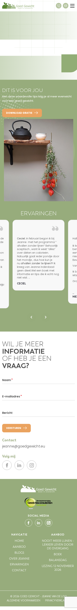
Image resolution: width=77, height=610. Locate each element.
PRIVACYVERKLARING (57, 600)
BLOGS (19, 552)
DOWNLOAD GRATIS (19, 113)
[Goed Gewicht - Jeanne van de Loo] (38, 488)
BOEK (58, 554)
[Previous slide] (31, 317)
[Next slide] (45, 317)
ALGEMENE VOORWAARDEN (23, 600)
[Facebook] (7, 465)
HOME (19, 541)
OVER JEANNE (19, 558)
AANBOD (19, 546)
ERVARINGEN (19, 564)
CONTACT (19, 570)
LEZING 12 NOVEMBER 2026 (58, 567)
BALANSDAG (58, 560)
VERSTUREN (13, 428)
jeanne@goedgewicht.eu (23, 446)
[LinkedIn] (19, 465)
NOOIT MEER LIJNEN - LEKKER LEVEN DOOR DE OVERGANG (58, 544)
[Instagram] (31, 465)
